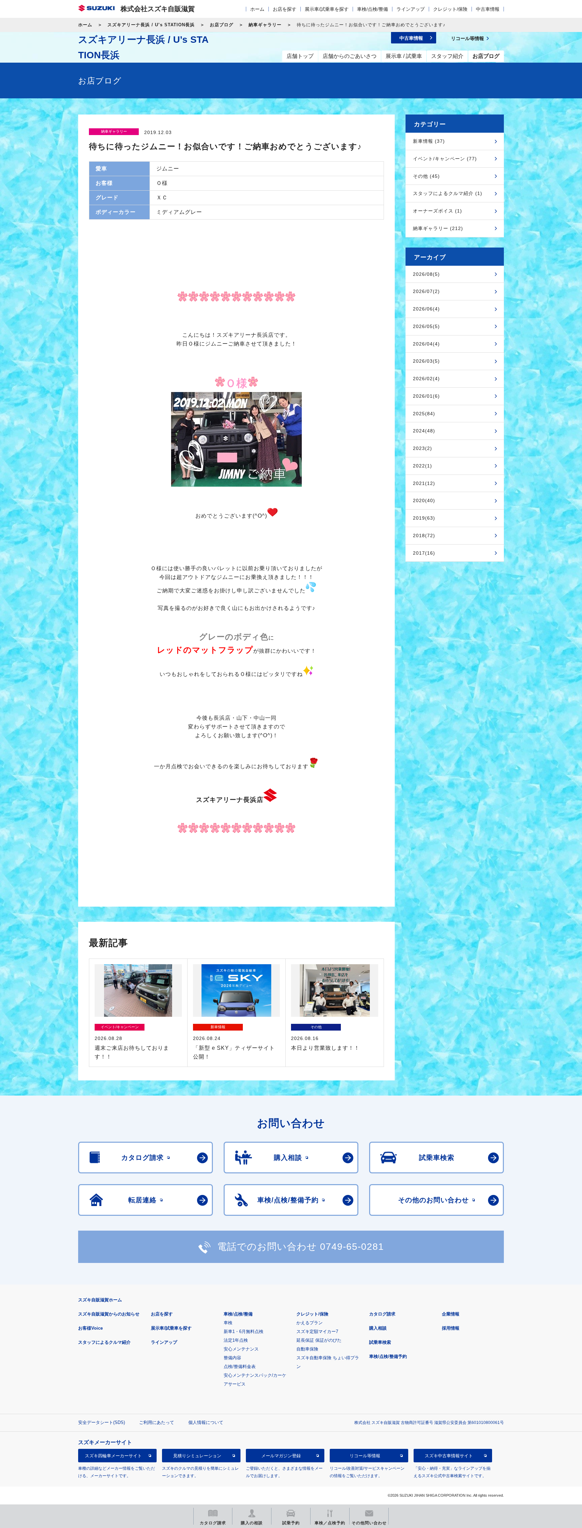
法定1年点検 (236, 1340)
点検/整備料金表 (240, 1366)
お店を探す (284, 9)
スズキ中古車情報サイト (449, 1455)
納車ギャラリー (265, 24)
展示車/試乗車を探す (327, 9)
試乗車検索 (380, 1342)
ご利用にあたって (156, 1422)
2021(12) (424, 483)
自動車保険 (307, 1349)
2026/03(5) (426, 361)
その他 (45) (426, 176)
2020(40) (424, 500)
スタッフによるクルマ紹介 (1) (447, 193)
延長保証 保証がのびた (319, 1340)
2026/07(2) (426, 291)
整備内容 (232, 1357)
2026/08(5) (426, 274)
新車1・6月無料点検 (243, 1331)
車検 (228, 1322)
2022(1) (422, 465)
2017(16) (424, 553)
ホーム (257, 9)
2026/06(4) (426, 309)
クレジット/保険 (450, 9)
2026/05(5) (426, 326)
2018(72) (424, 535)
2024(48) (424, 430)
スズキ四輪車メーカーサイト (113, 1455)
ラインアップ (410, 9)
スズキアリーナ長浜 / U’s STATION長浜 (151, 24)
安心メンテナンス (241, 1349)
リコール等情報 (365, 1455)
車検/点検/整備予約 (388, 1356)
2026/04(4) (426, 344)
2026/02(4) (426, 378)
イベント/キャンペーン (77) (445, 158)
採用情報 (450, 1328)
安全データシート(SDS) (101, 1422)
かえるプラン (309, 1322)
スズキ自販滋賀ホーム (100, 1299)
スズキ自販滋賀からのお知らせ (108, 1313)
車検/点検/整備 (372, 9)
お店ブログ (221, 24)
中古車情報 (487, 9)
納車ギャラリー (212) (438, 228)
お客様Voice (90, 1328)
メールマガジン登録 (281, 1455)
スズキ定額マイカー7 (317, 1331)
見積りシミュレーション (197, 1455)
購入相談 (378, 1328)
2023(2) (422, 448)
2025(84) (424, 413)
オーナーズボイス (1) (437, 211)
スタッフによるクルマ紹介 (104, 1342)
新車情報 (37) (429, 141)
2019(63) (424, 518)
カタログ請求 (382, 1313)
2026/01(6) (426, 396)
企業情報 (450, 1313)
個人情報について (205, 1422)
